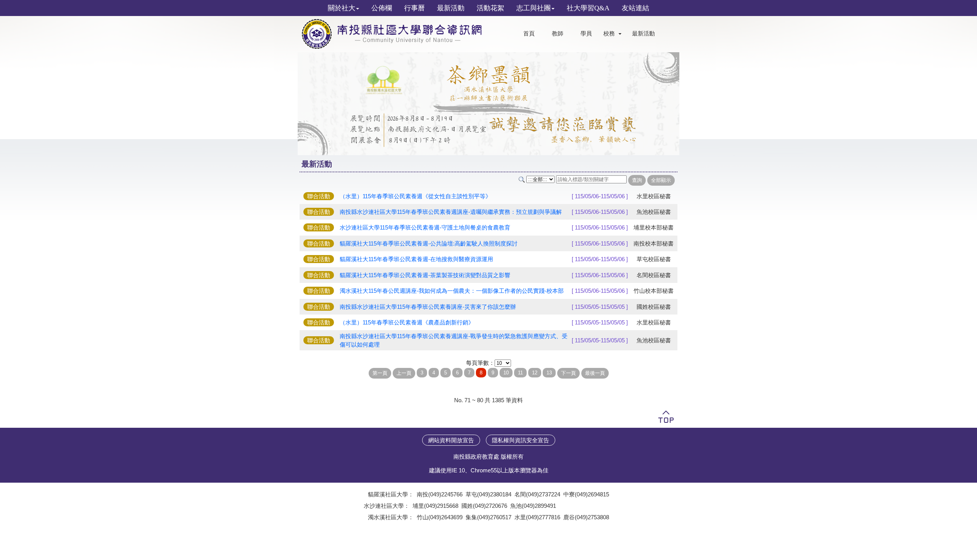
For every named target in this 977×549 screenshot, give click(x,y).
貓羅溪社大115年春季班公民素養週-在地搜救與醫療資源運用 (416, 259)
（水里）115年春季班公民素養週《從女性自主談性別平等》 (415, 196)
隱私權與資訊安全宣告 (520, 440)
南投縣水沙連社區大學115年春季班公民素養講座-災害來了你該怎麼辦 (428, 306)
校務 (609, 33)
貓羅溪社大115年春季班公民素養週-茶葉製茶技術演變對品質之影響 (425, 275)
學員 (586, 33)
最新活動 (643, 33)
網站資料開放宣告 (451, 440)
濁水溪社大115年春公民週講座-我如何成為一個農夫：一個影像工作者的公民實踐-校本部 (452, 290)
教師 (557, 33)
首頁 (529, 33)
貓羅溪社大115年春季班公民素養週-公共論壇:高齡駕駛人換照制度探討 (429, 243)
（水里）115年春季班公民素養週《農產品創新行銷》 (407, 322)
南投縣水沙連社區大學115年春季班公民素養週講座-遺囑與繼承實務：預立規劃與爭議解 (451, 212)
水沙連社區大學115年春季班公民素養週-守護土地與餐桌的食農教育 (425, 227)
